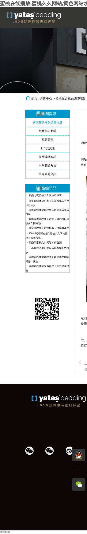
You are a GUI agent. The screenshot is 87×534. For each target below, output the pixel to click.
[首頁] (43, 22)
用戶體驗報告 (47, 165)
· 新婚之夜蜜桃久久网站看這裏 (44, 195)
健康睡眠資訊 (47, 156)
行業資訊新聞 (47, 131)
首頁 (34, 98)
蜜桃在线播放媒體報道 (70, 98)
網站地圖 (5, 532)
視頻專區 (47, 139)
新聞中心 (46, 98)
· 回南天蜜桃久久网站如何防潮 (44, 242)
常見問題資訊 (47, 174)
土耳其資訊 (47, 148)
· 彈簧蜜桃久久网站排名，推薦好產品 (48, 228)
